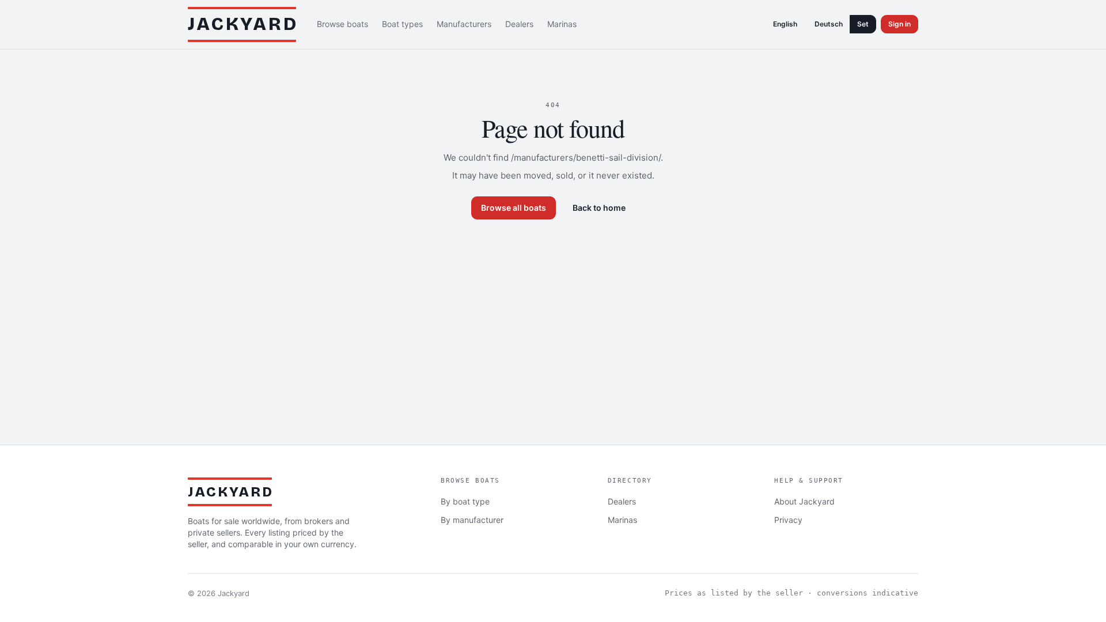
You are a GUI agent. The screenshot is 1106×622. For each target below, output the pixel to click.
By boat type (465, 501)
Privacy (788, 520)
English (785, 24)
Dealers (519, 24)
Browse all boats (513, 208)
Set (863, 24)
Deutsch (829, 24)
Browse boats (342, 24)
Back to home (599, 208)
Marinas (562, 24)
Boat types (402, 24)
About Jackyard (804, 501)
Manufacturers (464, 24)
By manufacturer (472, 520)
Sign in (899, 24)
